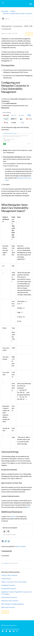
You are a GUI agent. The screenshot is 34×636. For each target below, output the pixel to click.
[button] (31, 3)
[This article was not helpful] (8, 531)
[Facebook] (2, 541)
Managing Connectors (8, 585)
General (12, 11)
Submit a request (20, 546)
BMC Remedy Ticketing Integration (12, 604)
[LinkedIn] (8, 541)
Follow (29, 33)
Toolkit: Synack (6, 578)
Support (13, 516)
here (28, 507)
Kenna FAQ (4, 11)
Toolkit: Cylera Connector (9, 575)
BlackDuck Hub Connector (9, 600)
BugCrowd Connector (8, 607)
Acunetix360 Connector (8, 588)
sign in (6, 563)
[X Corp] (5, 541)
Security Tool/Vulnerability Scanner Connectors (17, 13)
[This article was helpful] (4, 531)
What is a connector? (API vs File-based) (13, 582)
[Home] (3, 2)
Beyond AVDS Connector (9, 597)
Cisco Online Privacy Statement (10, 629)
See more (5, 612)
